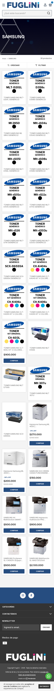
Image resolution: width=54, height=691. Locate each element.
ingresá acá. (44, 672)
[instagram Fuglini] (23, 595)
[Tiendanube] (27, 679)
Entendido (44, 686)
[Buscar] (48, 13)
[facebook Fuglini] (31, 595)
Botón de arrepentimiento (27, 675)
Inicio (4, 58)
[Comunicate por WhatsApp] (48, 676)
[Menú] (4, 5)
